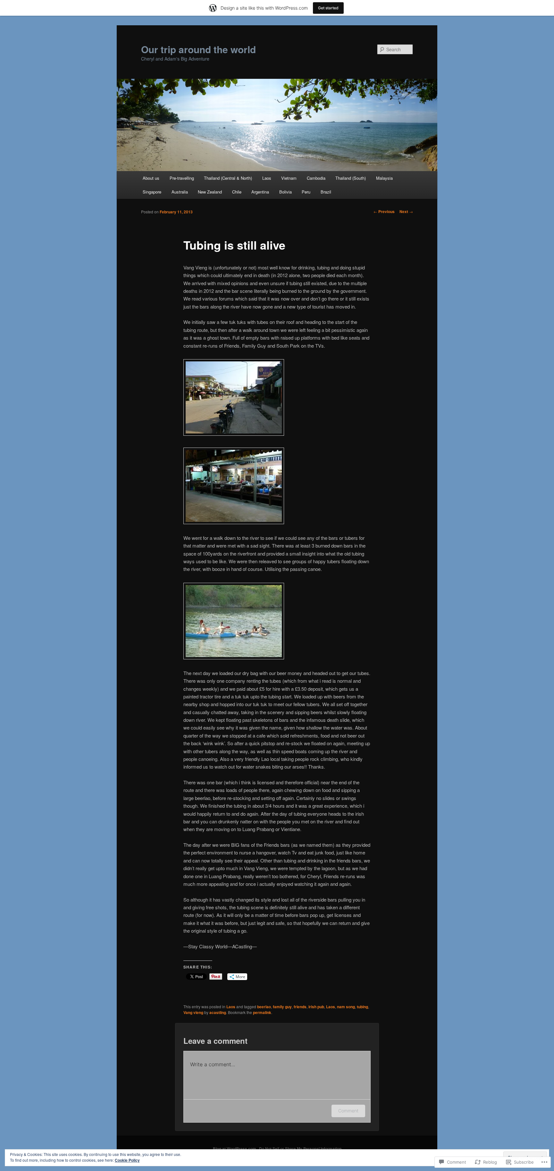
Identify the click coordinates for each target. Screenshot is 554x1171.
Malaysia (384, 178)
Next (406, 211)
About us (151, 178)
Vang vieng (193, 1012)
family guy (282, 1007)
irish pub (316, 1007)
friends (300, 1007)
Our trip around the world (198, 49)
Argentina (260, 192)
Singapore (152, 192)
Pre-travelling (182, 178)
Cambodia (316, 178)
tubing (362, 1007)
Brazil (326, 192)
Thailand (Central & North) (228, 178)
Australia (180, 192)
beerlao (264, 1007)
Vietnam (289, 178)
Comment (348, 1110)
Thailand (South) (350, 178)
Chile (236, 192)
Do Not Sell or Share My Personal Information (300, 1148)
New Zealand (210, 192)
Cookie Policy (127, 1160)
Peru (306, 192)
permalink (262, 1012)
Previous (384, 211)
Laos (266, 178)
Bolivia (285, 192)
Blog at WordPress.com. (235, 1148)
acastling (217, 1012)
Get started (328, 7)
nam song (346, 1007)
